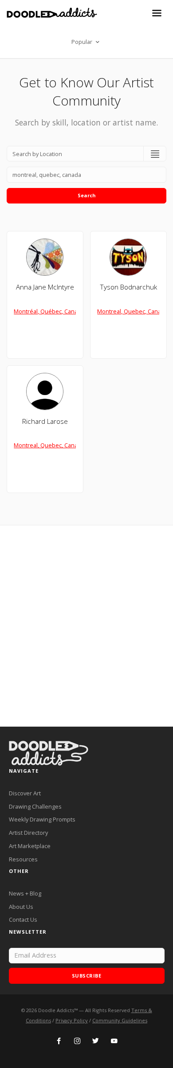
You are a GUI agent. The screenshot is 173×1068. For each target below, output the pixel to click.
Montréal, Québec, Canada (49, 311)
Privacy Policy (71, 1020)
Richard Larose (45, 421)
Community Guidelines (119, 1020)
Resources (23, 859)
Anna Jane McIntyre (45, 287)
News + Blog (25, 893)
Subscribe (87, 975)
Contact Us (23, 919)
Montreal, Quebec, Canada (132, 311)
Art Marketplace (30, 846)
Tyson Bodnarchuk (128, 287)
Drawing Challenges (35, 806)
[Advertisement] (86, 626)
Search (86, 195)
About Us (21, 907)
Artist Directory (28, 833)
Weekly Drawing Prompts (42, 819)
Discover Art (25, 793)
